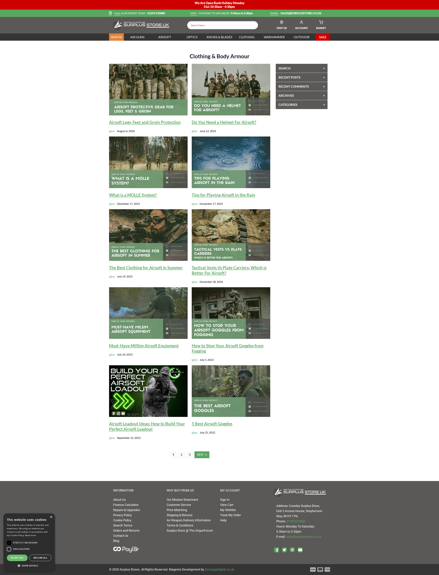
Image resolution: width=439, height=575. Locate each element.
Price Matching (177, 510)
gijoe (112, 131)
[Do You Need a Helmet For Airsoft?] (231, 89)
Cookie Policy (122, 520)
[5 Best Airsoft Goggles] (231, 391)
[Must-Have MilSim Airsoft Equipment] (148, 313)
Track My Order (230, 515)
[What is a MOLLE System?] (148, 162)
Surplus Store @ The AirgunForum (190, 530)
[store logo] (141, 25)
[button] (29, 565)
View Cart (226, 505)
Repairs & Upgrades (126, 510)
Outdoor (302, 37)
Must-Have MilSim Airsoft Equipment (144, 345)
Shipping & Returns (179, 515)
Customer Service (179, 505)
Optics (192, 37)
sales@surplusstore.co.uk (303, 536)
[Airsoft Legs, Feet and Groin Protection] (148, 89)
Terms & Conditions (180, 525)
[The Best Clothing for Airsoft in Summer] (148, 235)
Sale (322, 37)
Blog (116, 541)
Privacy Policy (122, 515)
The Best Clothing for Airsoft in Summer (146, 267)
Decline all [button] (40, 557)
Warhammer (274, 37)
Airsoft (164, 37)
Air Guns (137, 37)
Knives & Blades (219, 37)
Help (223, 520)
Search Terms (122, 525)
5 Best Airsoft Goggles (212, 423)
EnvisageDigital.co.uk (219, 569)
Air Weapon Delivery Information (189, 520)
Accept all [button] (17, 557)
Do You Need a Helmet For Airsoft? (224, 122)
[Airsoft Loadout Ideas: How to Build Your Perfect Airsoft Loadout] (148, 391)
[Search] (252, 25)
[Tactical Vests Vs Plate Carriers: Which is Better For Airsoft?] (231, 235)
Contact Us (120, 535)
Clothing (247, 37)
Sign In (224, 499)
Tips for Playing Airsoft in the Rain (223, 194)
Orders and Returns (126, 530)
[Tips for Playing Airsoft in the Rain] (231, 162)
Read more (30, 535)
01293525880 (295, 521)
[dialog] (29, 542)
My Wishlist (228, 510)
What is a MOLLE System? (133, 194)
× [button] (51, 517)
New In (116, 37)
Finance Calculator (126, 505)
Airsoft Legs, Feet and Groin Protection (145, 122)
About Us (119, 499)
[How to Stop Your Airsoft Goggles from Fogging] (231, 313)
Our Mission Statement (182, 499)
